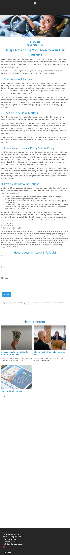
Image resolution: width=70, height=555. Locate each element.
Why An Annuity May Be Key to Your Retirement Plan (14, 353)
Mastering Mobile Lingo (11, 391)
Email (3, 267)
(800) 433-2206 (15, 537)
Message (4, 278)
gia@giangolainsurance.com (13, 544)
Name (3, 256)
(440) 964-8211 (13, 534)
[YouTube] (4, 547)
